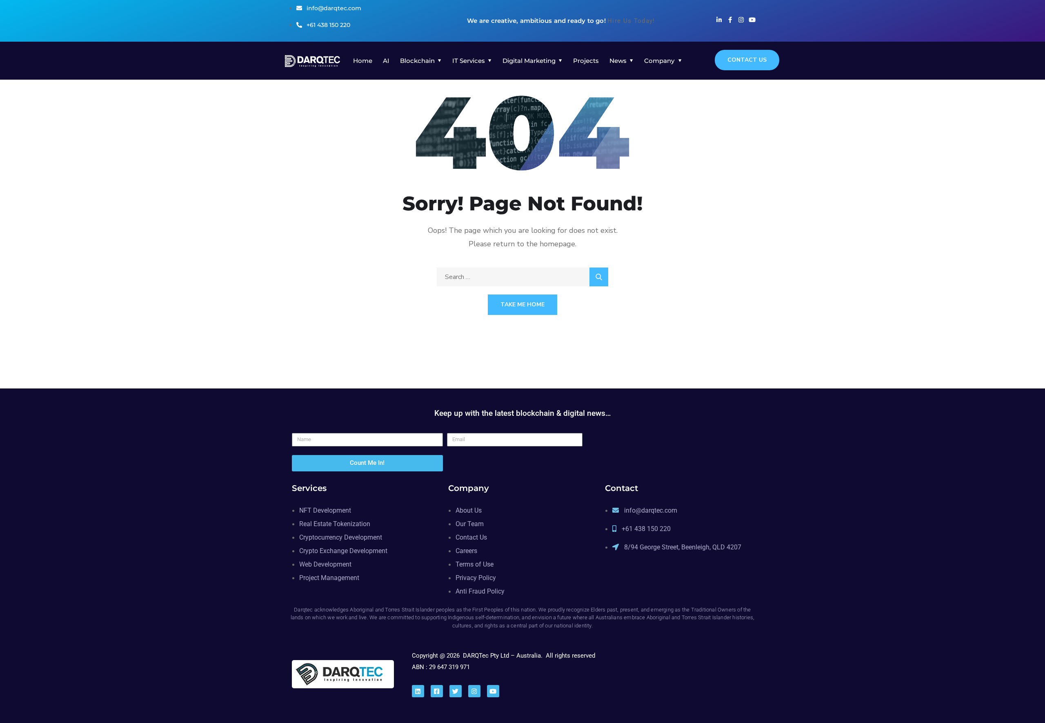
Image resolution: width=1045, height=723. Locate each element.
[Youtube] (752, 20)
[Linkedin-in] (719, 20)
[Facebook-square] (437, 691)
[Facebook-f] (730, 20)
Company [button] (659, 61)
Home (362, 61)
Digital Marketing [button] (529, 61)
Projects (586, 61)
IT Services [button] (468, 61)
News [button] (618, 61)
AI (386, 61)
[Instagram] (741, 20)
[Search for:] (522, 276)
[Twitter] (455, 691)
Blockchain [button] (417, 61)
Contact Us (747, 60)
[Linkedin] (418, 691)
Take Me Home (522, 304)
